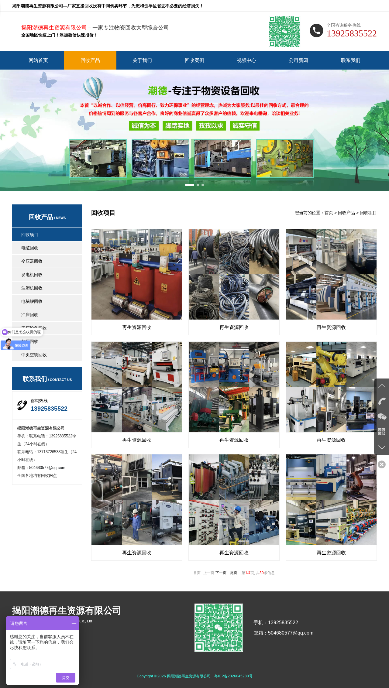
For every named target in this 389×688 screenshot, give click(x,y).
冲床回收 (29, 314)
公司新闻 (298, 60)
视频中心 (246, 60)
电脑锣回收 (32, 301)
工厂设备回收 (34, 328)
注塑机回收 (32, 288)
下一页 (220, 573)
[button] (189, 185)
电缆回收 (29, 247)
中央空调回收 (34, 354)
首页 (329, 212)
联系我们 (350, 60)
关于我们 (142, 60)
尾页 (233, 573)
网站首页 (38, 60)
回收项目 (29, 234)
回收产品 (90, 60)
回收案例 (194, 60)
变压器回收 (32, 261)
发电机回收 (32, 274)
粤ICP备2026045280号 (233, 676)
